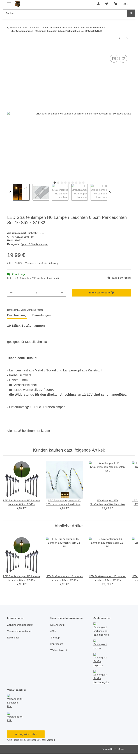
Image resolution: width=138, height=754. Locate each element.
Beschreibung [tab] (17, 315)
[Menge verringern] (11, 292)
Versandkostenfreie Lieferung (42, 263)
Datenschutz (57, 624)
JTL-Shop (119, 749)
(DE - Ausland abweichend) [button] (45, 278)
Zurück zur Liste (18, 27)
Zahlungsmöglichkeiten (20, 624)
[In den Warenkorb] (10, 50)
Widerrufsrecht (58, 650)
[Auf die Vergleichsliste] (114, 59)
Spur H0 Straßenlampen (34, 244)
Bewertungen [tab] (41, 315)
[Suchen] (131, 13)
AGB (53, 631)
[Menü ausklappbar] (9, 2)
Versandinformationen (19, 631)
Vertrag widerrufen (26, 734)
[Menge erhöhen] (62, 292)
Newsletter (13, 637)
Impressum (56, 643)
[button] (98, 4)
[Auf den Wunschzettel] (123, 59)
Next (110, 192)
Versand (51, 740)
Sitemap (55, 637)
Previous (10, 192)
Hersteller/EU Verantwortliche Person (25, 310)
